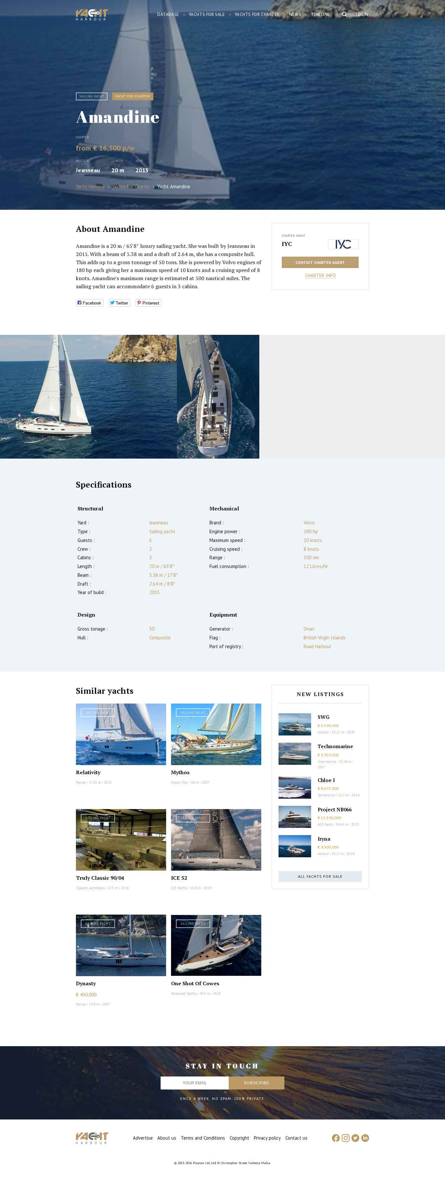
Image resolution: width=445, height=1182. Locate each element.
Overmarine (327, 761)
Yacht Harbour (92, 15)
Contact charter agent (320, 262)
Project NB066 (335, 809)
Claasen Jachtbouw (90, 888)
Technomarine (335, 746)
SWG (323, 717)
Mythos (180, 772)
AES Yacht (325, 824)
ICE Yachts (179, 888)
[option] (88, 397)
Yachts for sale (207, 14)
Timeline (320, 14)
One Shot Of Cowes (195, 983)
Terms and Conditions (203, 1138)
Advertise (143, 1138)
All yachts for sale (320, 876)
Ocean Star (179, 782)
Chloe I (326, 780)
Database (168, 14)
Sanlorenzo (326, 795)
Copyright (239, 1138)
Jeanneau (88, 170)
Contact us (296, 1138)
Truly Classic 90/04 (100, 877)
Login (362, 14)
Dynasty (86, 983)
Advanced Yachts (184, 993)
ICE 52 (179, 877)
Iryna (324, 838)
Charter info (320, 275)
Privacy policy (267, 1138)
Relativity (88, 772)
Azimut (323, 732)
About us (166, 1138)
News (295, 14)
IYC (287, 244)
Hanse (81, 782)
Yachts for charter (257, 14)
